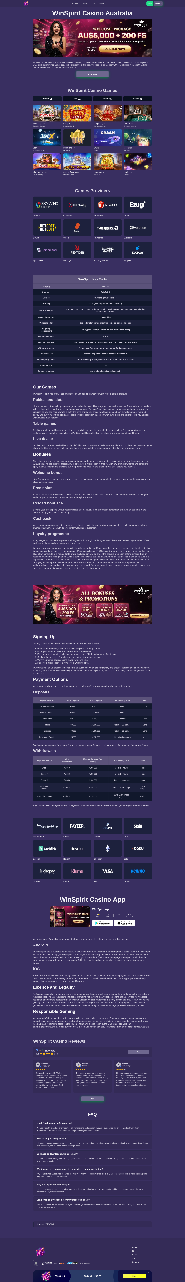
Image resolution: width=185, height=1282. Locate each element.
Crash (105, 99)
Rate (138, 1052)
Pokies (136, 99)
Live (76, 99)
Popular (46, 99)
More (92, 1099)
